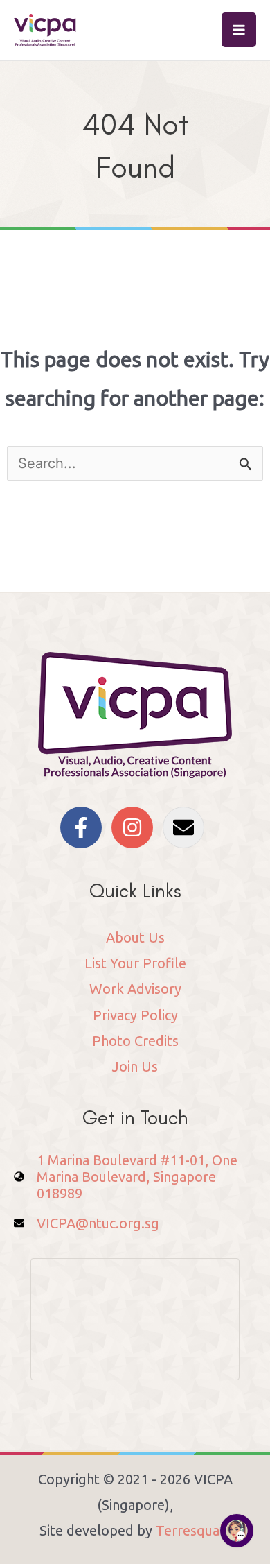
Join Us (135, 1066)
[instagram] (135, 827)
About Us (135, 937)
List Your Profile (135, 963)
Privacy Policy (135, 1015)
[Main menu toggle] (239, 29)
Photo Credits (135, 1041)
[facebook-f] (84, 827)
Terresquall (192, 1530)
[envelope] (186, 827)
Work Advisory (135, 989)
